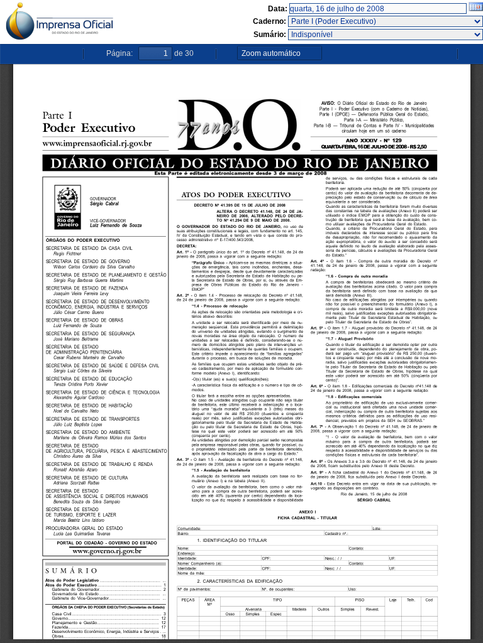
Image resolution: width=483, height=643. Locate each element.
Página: (119, 53)
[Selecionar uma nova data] (476, 8)
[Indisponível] (385, 34)
